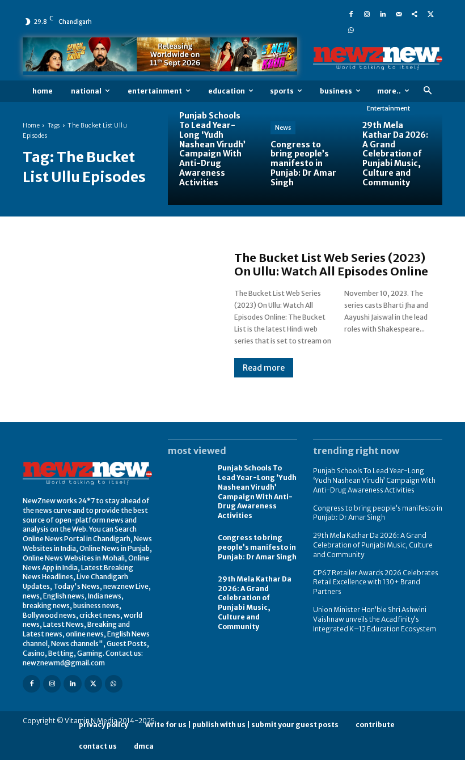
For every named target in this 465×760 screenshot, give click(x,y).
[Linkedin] (383, 14)
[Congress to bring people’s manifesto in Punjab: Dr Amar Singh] (304, 159)
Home (31, 125)
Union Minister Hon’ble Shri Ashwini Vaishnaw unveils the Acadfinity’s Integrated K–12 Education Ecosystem (374, 619)
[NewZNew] (377, 58)
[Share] (414, 14)
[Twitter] (430, 14)
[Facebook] (351, 14)
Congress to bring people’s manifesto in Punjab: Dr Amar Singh (257, 547)
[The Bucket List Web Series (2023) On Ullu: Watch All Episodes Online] (117, 314)
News (283, 127)
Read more (264, 368)
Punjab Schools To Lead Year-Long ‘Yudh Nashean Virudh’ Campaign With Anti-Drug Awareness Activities (374, 480)
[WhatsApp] (351, 29)
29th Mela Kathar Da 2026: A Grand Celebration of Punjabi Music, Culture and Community (254, 603)
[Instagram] (367, 14)
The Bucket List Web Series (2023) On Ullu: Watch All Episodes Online (331, 264)
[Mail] (399, 14)
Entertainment (388, 108)
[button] (427, 91)
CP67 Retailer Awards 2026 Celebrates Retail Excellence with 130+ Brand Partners (375, 582)
